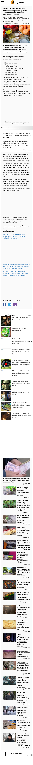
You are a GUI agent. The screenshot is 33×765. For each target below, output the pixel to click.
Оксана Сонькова (12, 23)
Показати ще (27, 150)
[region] (16, 108)
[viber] (15, 304)
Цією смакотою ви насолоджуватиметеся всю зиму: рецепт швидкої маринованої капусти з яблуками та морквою (16, 266)
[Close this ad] (32, 755)
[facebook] (4, 304)
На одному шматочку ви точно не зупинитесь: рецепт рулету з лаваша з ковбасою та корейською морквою (15, 273)
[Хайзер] (17, 2)
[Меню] (2, 2)
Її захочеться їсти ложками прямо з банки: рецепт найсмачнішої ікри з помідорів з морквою (14, 236)
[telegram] (9, 304)
